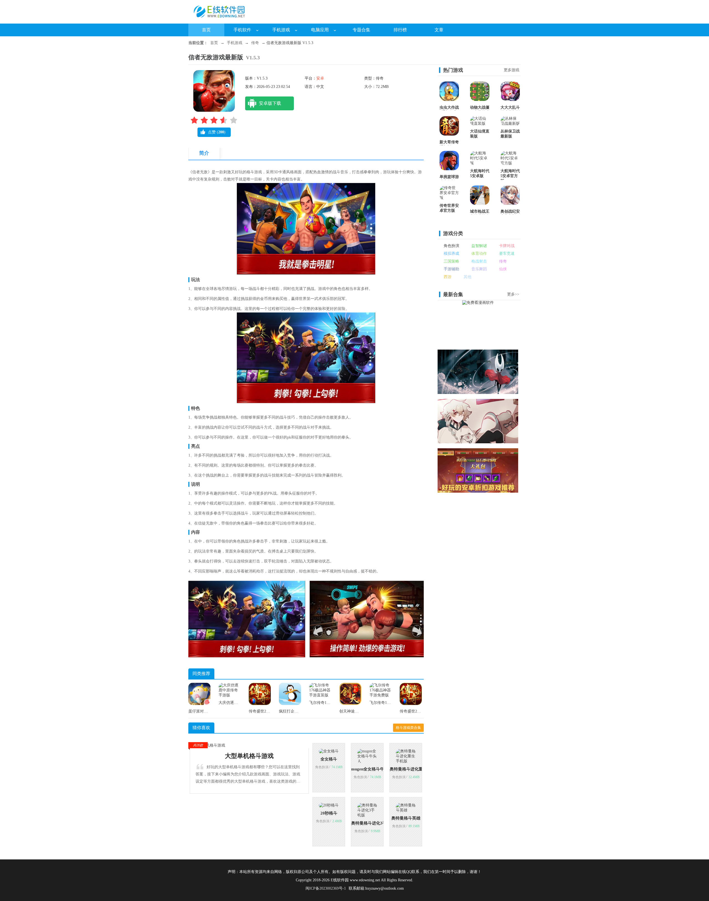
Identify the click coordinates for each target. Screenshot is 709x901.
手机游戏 (281, 29)
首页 (206, 29)
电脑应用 (320, 29)
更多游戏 (511, 70)
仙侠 (503, 269)
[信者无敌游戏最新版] (246, 656)
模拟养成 (451, 253)
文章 (439, 29)
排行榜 (400, 29)
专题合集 (361, 29)
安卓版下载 (270, 103)
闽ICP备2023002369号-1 (325, 888)
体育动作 (479, 253)
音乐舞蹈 (479, 269)
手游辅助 (451, 269)
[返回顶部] (534, 820)
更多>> (513, 294)
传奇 (255, 43)
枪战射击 (479, 261)
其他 (467, 277)
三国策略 (451, 261)
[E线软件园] (221, 19)
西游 (447, 277)
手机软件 (242, 29)
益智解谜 (479, 246)
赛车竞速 (507, 253)
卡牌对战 (507, 246)
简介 (204, 153)
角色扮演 (451, 246)
